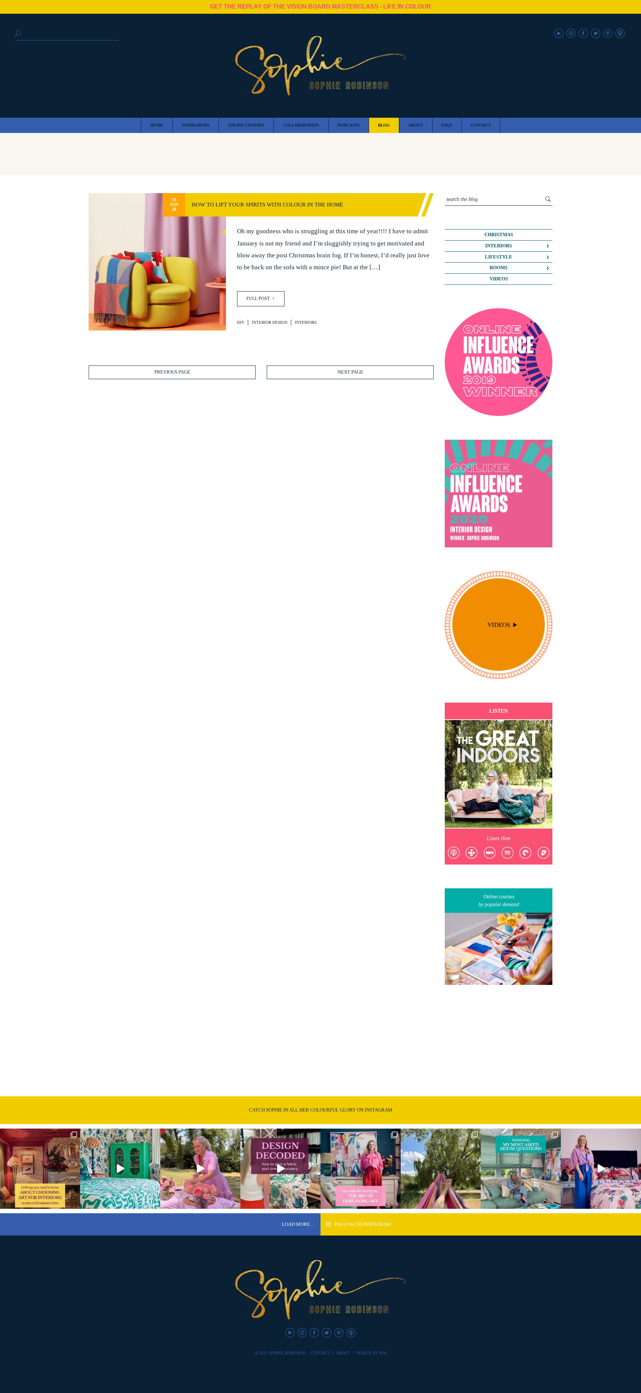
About (343, 1353)
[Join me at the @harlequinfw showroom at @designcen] (280, 1169)
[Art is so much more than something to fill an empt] (360, 1169)
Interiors (305, 322)
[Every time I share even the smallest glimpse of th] (521, 1169)
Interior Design (269, 322)
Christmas (498, 234)
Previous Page (172, 372)
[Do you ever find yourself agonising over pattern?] (120, 1169)
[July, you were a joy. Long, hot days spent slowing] (441, 1169)
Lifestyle (498, 257)
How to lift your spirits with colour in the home (267, 204)
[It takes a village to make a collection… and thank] (601, 1169)
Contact (320, 1353)
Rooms (498, 267)
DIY (240, 322)
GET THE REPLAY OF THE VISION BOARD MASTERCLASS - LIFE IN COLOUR (320, 6)
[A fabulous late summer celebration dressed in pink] (200, 1169)
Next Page (350, 372)
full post (258, 298)
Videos (499, 278)
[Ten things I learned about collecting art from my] (40, 1169)
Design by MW (371, 1353)
